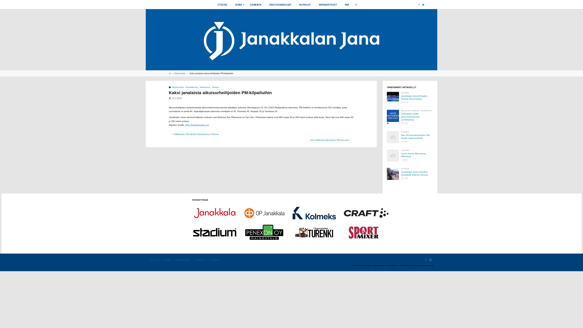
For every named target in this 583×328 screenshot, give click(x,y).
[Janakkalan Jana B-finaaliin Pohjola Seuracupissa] (393, 96)
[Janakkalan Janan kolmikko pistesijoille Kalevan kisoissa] (393, 174)
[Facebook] (419, 4)
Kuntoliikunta (192, 87)
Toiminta (200, 260)
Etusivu (154, 260)
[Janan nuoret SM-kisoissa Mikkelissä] (393, 155)
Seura (166, 260)
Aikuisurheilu (180, 73)
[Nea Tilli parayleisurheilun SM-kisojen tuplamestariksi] (393, 137)
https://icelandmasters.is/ (197, 125)
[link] (356, 4)
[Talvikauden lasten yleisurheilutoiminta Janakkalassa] (393, 117)
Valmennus (204, 87)
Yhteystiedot (183, 260)
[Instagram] (423, 4)
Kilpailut (215, 260)
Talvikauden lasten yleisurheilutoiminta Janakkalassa (410, 117)
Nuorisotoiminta (410, 111)
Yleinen (215, 87)
